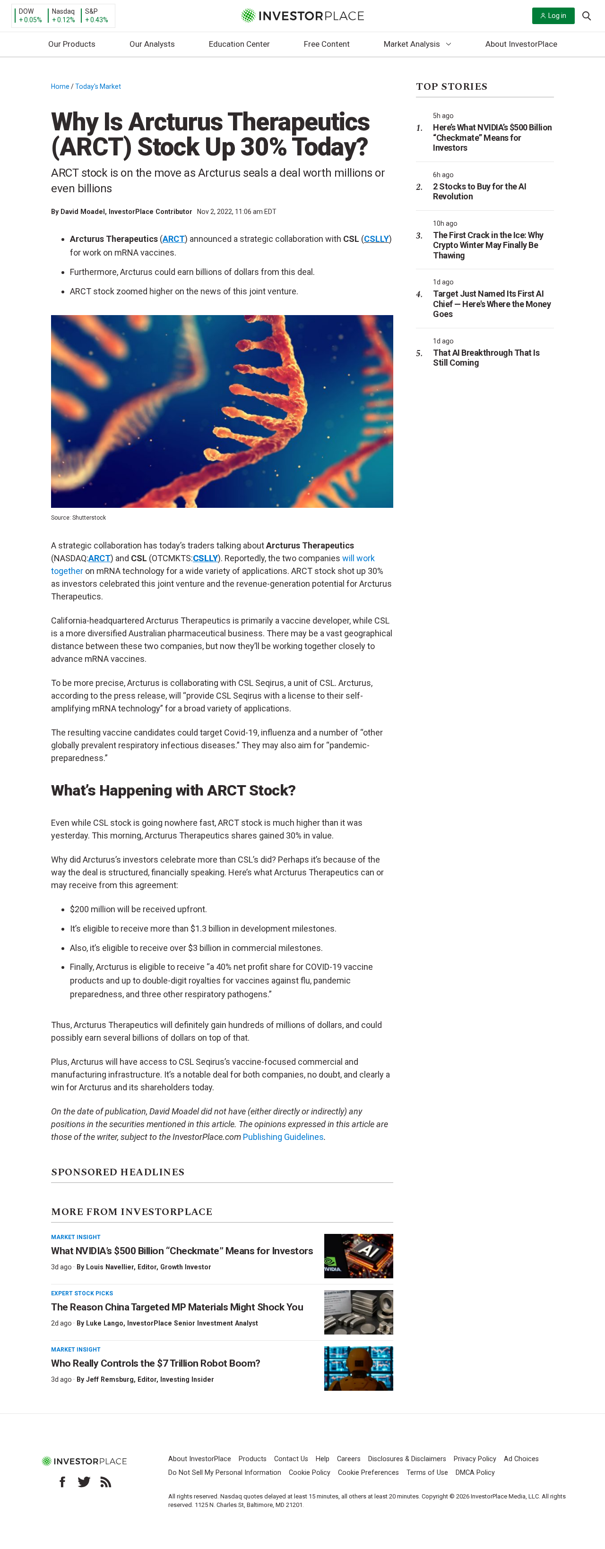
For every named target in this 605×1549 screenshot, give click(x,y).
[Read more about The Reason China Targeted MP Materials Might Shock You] (358, 1312)
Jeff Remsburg (110, 1379)
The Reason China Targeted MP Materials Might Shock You (177, 1307)
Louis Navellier (110, 1267)
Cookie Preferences (368, 1473)
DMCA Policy (475, 1473)
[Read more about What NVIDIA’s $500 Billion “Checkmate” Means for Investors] (358, 1256)
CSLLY (376, 239)
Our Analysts (152, 44)
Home (60, 86)
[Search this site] (586, 15)
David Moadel (82, 211)
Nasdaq (63, 11)
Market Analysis (412, 44)
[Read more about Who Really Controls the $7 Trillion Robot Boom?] (358, 1368)
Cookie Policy (309, 1473)
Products (253, 1459)
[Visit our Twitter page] (84, 1482)
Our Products (71, 44)
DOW (26, 11)
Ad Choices (521, 1459)
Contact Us (291, 1459)
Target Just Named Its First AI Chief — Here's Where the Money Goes (492, 304)
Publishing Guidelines (283, 1137)
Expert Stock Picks (82, 1293)
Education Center (239, 44)
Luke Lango (104, 1323)
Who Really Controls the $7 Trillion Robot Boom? (155, 1363)
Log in (557, 15)
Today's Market (98, 86)
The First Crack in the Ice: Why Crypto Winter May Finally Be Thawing (488, 245)
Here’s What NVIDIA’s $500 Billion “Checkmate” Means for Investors (492, 137)
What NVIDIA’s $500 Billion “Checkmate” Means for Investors (182, 1251)
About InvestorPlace (521, 44)
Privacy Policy (475, 1459)
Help (322, 1459)
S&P (91, 11)
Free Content (327, 44)
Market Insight (76, 1237)
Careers (349, 1459)
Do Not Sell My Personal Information (224, 1473)
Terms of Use (427, 1473)
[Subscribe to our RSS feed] (106, 1482)
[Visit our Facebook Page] (62, 1482)
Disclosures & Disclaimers (407, 1459)
